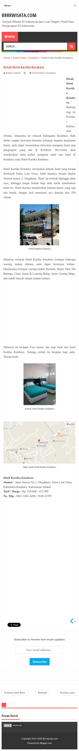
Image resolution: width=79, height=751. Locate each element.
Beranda (42, 692)
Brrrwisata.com (19, 15)
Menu (11, 36)
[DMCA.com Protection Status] (13, 726)
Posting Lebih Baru (14, 692)
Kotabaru (51, 73)
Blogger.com (46, 743)
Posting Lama (67, 692)
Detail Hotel (38, 73)
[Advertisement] (33, 102)
